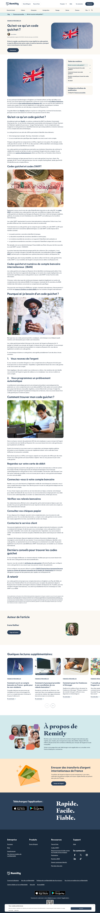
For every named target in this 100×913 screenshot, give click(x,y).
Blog (8, 847)
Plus (87, 10)
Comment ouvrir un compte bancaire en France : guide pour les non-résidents (20, 685)
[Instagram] (86, 855)
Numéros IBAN (55, 859)
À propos (10, 844)
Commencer (13, 50)
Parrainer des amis (56, 866)
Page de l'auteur (14, 632)
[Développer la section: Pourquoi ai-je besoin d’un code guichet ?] (90, 68)
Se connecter (79, 4)
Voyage (57, 10)
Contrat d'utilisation (13, 880)
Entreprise (33, 10)
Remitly (22, 110)
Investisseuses (11, 851)
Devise (67, 10)
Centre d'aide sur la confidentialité (17, 884)
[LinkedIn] (74, 858)
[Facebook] (74, 855)
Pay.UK (23, 121)
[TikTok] (80, 858)
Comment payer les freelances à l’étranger (75, 684)
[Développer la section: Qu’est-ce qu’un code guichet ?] (90, 65)
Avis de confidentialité (27, 880)
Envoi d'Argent (33, 844)
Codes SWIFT (55, 847)
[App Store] (19, 808)
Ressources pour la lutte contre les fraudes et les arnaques (60, 851)
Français (62, 4)
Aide (71, 4)
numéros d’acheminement (23, 153)
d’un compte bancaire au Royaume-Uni (30, 103)
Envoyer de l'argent (59, 783)
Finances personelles (79, 92)
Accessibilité (40, 884)
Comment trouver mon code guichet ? (75, 72)
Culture (23, 10)
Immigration (46, 10)
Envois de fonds (11, 10)
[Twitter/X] (80, 855)
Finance (77, 10)
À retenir (70, 80)
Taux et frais (36, 4)
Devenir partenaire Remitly (59, 862)
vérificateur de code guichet (33, 563)
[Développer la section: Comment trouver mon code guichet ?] (90, 72)
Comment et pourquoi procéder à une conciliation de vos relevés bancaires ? (47, 685)
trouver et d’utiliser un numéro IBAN (25, 289)
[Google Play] (36, 808)
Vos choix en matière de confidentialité (14, 855)
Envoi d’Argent (27, 4)
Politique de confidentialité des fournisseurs (49, 880)
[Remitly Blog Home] (12, 4)
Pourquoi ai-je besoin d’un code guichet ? (76, 68)
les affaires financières (56, 101)
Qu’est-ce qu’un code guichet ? (76, 65)
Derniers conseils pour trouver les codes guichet (78, 77)
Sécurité (32, 884)
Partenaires (54, 855)
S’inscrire (89, 4)
